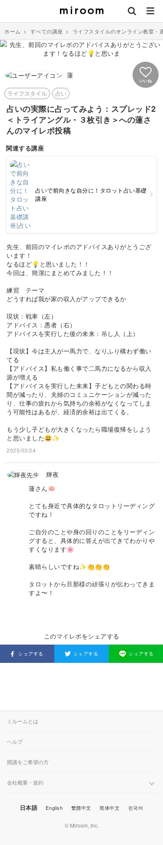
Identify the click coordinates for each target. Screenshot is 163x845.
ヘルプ (15, 741)
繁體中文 (81, 807)
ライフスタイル (27, 93)
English (54, 807)
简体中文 (110, 807)
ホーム (12, 31)
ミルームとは (22, 721)
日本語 (29, 807)
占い (61, 93)
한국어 (135, 807)
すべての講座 (46, 31)
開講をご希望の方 (28, 761)
